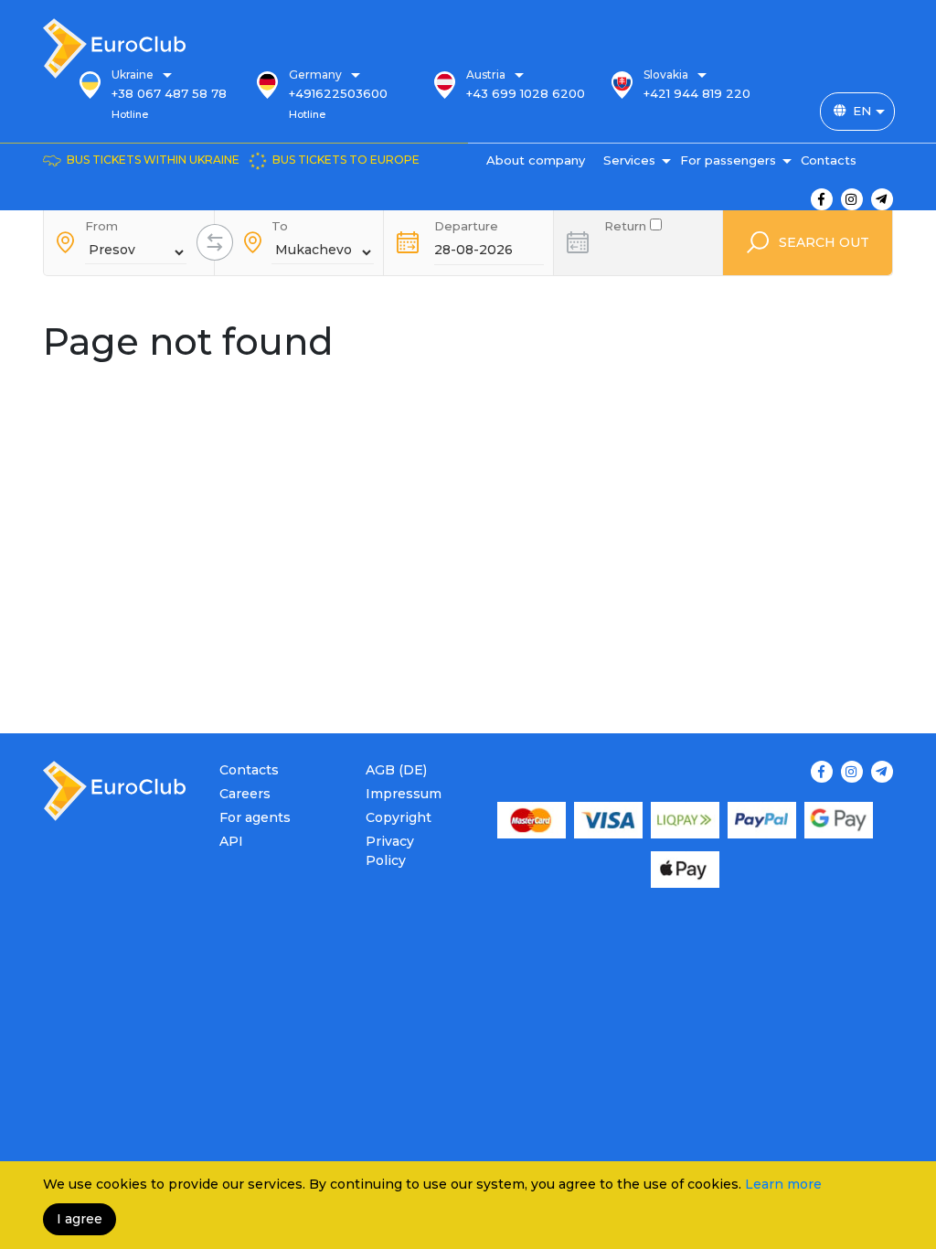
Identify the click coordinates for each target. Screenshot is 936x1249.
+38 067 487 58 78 (169, 93)
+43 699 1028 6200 (525, 93)
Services (629, 160)
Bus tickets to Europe (346, 159)
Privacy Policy (390, 851)
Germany (315, 74)
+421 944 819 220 (697, 93)
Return (627, 224)
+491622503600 (338, 93)
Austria (485, 74)
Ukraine (133, 74)
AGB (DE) (396, 770)
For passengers (728, 160)
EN (862, 110)
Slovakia (666, 74)
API (231, 841)
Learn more (783, 1184)
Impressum (403, 793)
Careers (245, 793)
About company (535, 160)
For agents (255, 817)
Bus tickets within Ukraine (153, 159)
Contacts (828, 160)
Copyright (398, 817)
